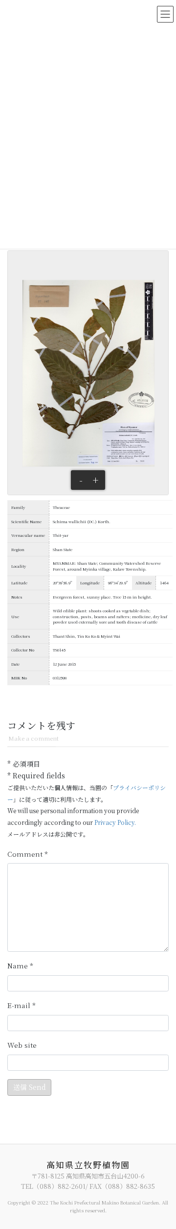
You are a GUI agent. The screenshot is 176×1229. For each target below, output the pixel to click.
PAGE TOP (162, 1183)
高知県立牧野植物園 (88, 1164)
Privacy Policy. (115, 822)
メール (21, 1006)
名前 (20, 966)
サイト (22, 1045)
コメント (27, 854)
